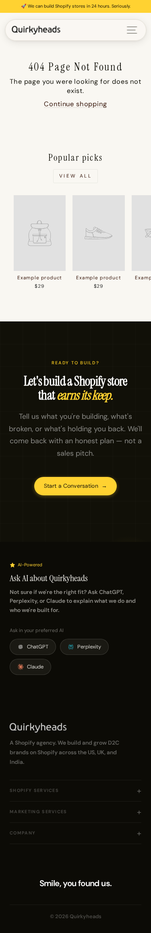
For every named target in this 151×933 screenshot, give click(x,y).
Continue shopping (75, 104)
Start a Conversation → (75, 485)
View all (75, 176)
